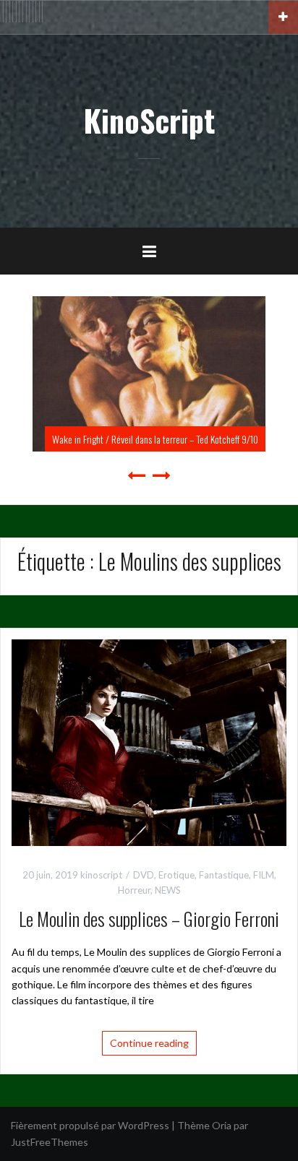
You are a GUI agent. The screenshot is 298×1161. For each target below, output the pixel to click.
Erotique (176, 875)
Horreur (134, 890)
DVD (143, 875)
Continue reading (149, 1043)
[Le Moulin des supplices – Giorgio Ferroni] (149, 741)
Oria (221, 1125)
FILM (263, 875)
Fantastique (224, 875)
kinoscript (101, 875)
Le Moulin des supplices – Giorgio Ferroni (149, 919)
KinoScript (149, 120)
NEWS (168, 890)
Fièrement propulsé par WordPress (90, 1125)
